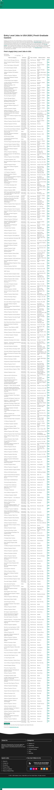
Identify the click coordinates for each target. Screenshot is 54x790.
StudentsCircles (38, 47)
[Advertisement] (27, 20)
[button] (1, 7)
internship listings (38, 42)
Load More (6, 723)
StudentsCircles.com (14, 727)
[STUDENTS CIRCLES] (7, 0)
